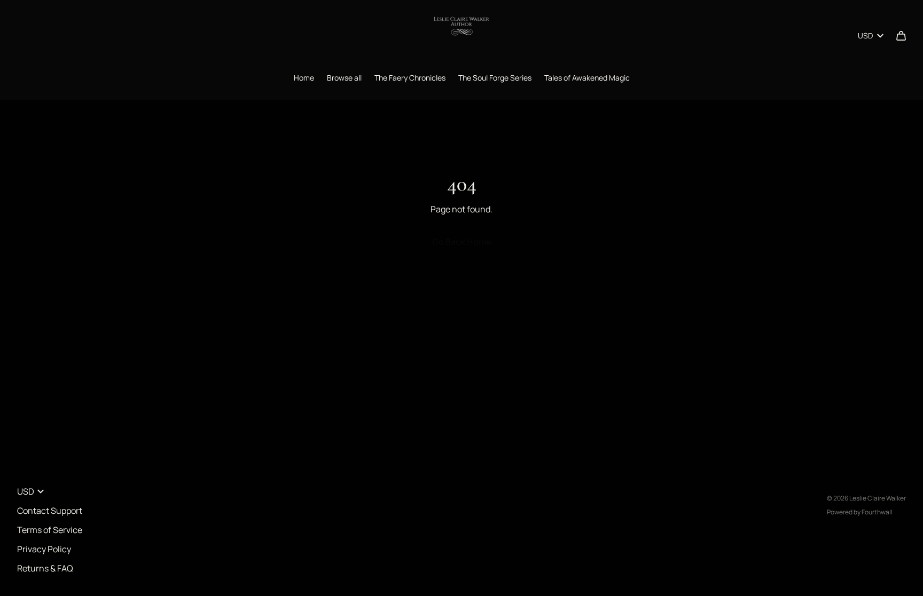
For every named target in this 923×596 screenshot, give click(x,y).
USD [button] (865, 35)
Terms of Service (49, 530)
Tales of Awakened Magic (587, 78)
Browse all (344, 78)
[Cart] (901, 36)
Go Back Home (461, 242)
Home (304, 78)
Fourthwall (877, 511)
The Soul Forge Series (494, 78)
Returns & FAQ (45, 568)
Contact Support (49, 510)
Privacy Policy (44, 549)
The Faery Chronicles (409, 78)
